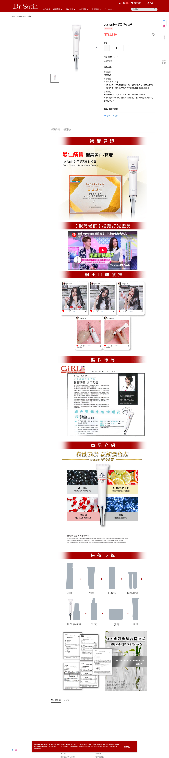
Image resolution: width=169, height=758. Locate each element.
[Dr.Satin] (25, 6)
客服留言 (98, 754)
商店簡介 (63, 754)
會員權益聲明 (99, 757)
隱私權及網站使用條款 (67, 757)
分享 (108, 116)
